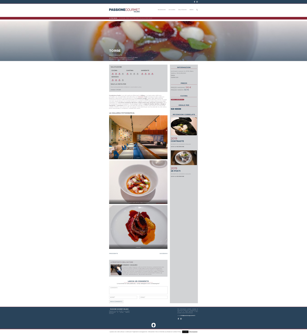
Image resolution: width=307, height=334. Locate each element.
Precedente (113, 253)
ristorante (141, 97)
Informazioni (193, 331)
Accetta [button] (185, 331)
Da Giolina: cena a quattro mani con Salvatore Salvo (135, 18)
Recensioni (162, 9)
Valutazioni (182, 9)
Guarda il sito (174, 77)
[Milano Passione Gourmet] (124, 10)
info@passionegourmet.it (188, 315)
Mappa (173, 75)
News (191, 9)
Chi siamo (172, 9)
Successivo (163, 253)
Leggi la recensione (177, 146)
